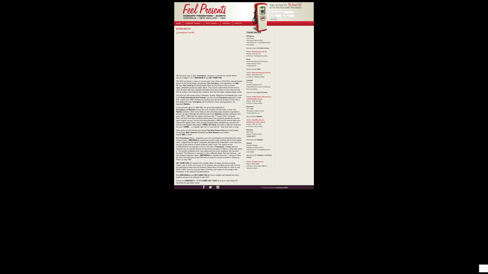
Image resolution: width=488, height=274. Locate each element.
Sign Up (238, 23)
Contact (226, 23)
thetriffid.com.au (258, 120)
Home (178, 23)
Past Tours (211, 23)
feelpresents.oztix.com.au (261, 97)
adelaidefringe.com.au (254, 99)
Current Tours (193, 23)
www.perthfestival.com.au (261, 73)
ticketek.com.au (257, 162)
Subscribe (274, 19)
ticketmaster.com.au (259, 52)
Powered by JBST (282, 187)
